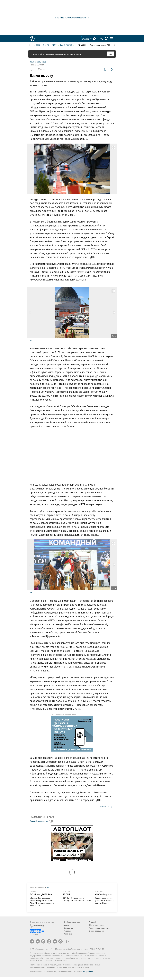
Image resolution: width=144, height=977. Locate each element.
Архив (66, 925)
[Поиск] (106, 39)
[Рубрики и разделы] (111, 39)
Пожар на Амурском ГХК (100, 45)
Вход (101, 38)
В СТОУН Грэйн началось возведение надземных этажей (77, 899)
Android (92, 922)
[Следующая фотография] (114, 312)
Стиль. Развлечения (39, 821)
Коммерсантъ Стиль (38, 62)
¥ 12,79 (54, 45)
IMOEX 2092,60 (66, 45)
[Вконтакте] (38, 941)
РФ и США (82, 45)
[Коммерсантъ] (32, 38)
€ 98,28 (46, 45)
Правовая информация (99, 928)
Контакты (68, 928)
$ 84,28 (37, 45)
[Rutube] (55, 941)
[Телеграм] (32, 941)
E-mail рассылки (96, 931)
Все (48, 887)
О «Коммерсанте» (72, 922)
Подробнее (88, 971)
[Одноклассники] (49, 941)
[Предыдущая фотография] (30, 312)
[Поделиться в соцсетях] (111, 69)
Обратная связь (96, 925)
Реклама (67, 931)
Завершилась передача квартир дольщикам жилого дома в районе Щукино (109, 900)
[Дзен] (43, 941)
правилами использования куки (69, 54)
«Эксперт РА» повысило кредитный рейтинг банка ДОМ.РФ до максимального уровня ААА (42, 902)
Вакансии (68, 934)
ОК (110, 54)
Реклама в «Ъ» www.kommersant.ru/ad (72, 17)
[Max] (60, 941)
